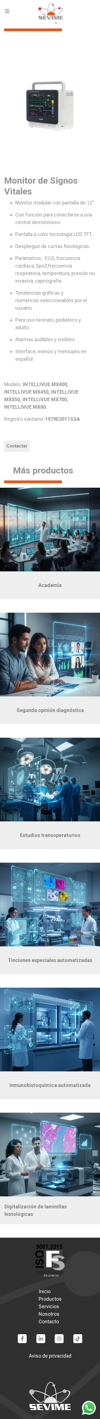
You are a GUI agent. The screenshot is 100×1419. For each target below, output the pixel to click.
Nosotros (49, 1314)
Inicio (45, 1291)
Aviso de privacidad (50, 1356)
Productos (50, 1299)
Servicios (49, 1306)
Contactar (17, 446)
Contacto (49, 1321)
